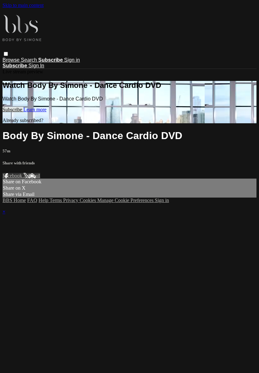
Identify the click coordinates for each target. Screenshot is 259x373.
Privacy (71, 200)
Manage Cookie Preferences (126, 200)
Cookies (88, 200)
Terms (56, 200)
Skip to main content (23, 5)
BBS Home (14, 200)
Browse (12, 60)
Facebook (13, 175)
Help (44, 200)
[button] (6, 54)
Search (29, 60)
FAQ (32, 200)
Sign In (36, 65)
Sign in (72, 60)
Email (34, 175)
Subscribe (13, 109)
